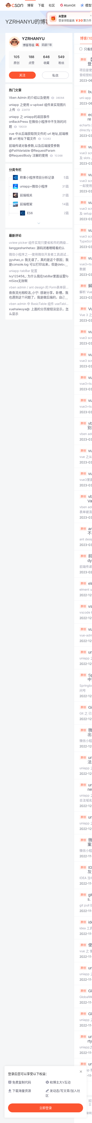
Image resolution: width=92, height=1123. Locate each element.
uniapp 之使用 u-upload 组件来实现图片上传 (37, 107)
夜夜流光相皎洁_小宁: (24, 292)
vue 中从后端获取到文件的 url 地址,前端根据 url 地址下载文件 (38, 136)
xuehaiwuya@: (20, 309)
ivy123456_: (18, 276)
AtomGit (69, 5)
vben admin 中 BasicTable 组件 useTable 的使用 (39, 304)
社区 (52, 5)
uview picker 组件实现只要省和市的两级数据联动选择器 (39, 242)
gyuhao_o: (17, 260)
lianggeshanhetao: (23, 248)
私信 (55, 75)
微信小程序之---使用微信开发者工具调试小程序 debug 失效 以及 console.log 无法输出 (39, 254)
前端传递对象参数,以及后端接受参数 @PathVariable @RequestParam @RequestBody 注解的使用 (36, 150)
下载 (41, 5)
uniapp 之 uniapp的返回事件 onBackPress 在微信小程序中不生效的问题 (37, 121)
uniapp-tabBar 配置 (23, 271)
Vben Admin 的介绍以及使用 (36, 97)
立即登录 (45, 1108)
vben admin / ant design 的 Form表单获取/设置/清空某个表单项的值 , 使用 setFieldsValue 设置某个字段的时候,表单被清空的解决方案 (39, 287)
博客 (30, 5)
